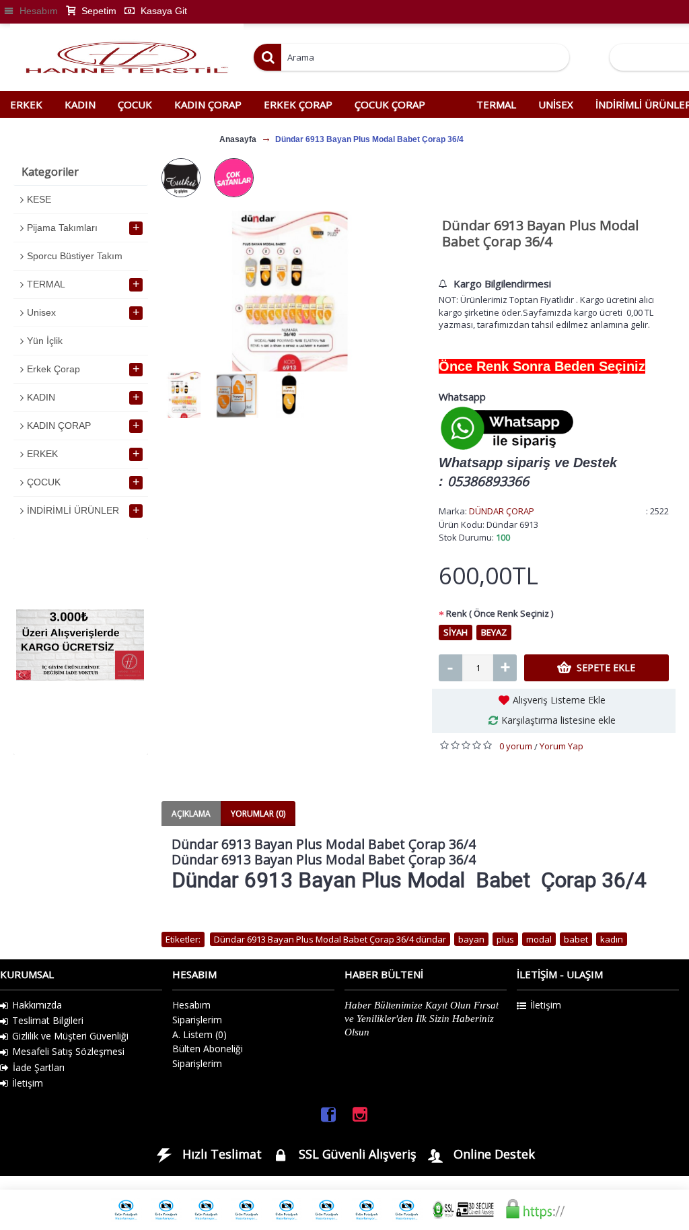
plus (505, 939)
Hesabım (191, 1004)
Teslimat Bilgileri (47, 1020)
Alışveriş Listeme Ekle (559, 699)
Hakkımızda (37, 1004)
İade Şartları (39, 1067)
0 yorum (515, 746)
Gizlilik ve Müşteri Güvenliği (70, 1035)
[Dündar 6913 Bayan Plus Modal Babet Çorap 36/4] (290, 291)
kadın (611, 939)
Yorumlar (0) (258, 813)
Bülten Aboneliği (207, 1048)
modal (539, 939)
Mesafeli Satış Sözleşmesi (68, 1051)
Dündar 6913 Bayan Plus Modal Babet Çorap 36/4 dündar (330, 939)
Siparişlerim (197, 1019)
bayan (471, 939)
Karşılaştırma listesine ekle (558, 720)
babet (576, 939)
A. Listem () (199, 1034)
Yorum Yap (561, 746)
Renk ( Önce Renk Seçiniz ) (499, 613)
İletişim (27, 1083)
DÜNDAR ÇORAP (501, 511)
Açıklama (191, 813)
